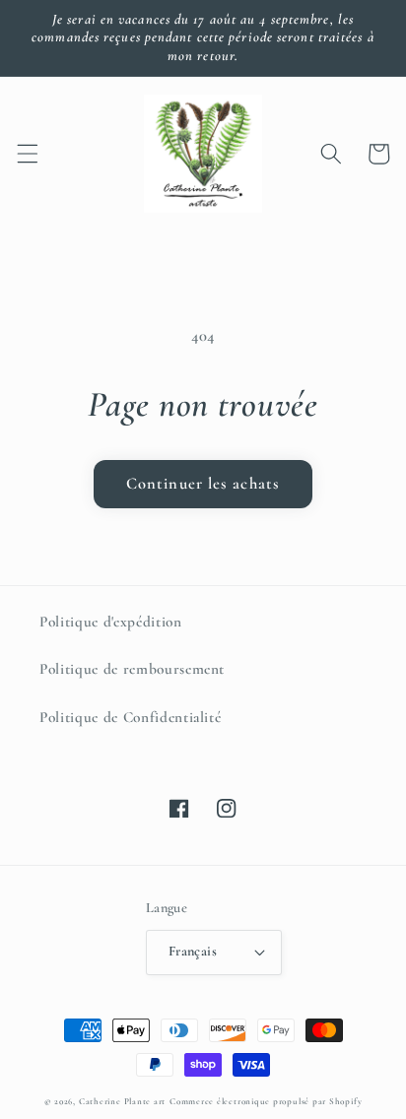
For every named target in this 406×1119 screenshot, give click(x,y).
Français (193, 951)
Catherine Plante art (122, 1101)
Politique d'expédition (110, 621)
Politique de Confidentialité (130, 717)
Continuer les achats (203, 484)
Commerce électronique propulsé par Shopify (265, 1101)
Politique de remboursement (132, 669)
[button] (26, 153)
